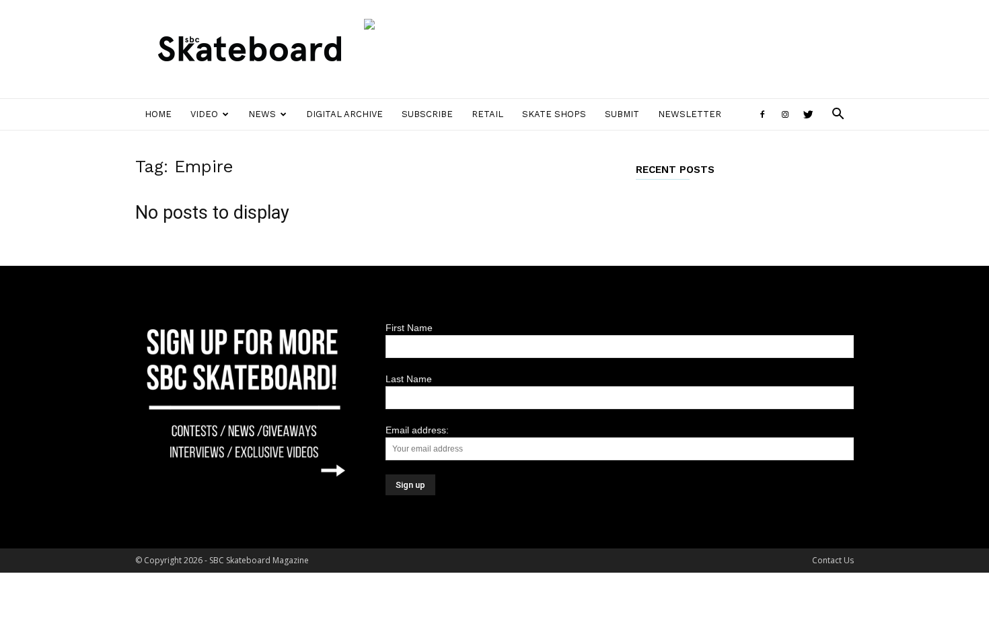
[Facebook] (762, 114)
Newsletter (689, 114)
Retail (487, 114)
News (262, 114)
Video (204, 114)
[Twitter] (808, 114)
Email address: (417, 430)
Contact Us (833, 560)
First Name (409, 327)
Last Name (409, 378)
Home (158, 114)
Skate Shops (554, 114)
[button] (837, 115)
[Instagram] (785, 114)
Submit (622, 114)
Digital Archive (344, 114)
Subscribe (427, 114)
